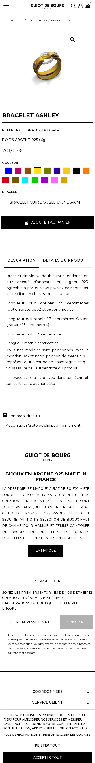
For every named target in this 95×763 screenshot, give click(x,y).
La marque (46, 551)
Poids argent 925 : (21, 140)
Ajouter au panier (50, 222)
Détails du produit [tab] (65, 260)
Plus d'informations (21, 734)
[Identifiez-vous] (80, 6)
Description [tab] (22, 260)
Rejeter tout (47, 745)
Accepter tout (47, 757)
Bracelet (10, 192)
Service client (47, 702)
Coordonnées (47, 691)
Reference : (13, 130)
